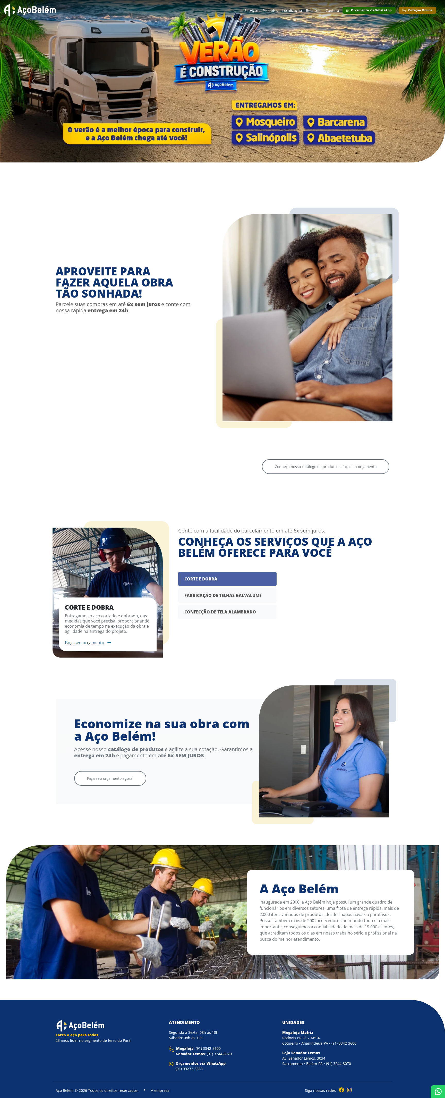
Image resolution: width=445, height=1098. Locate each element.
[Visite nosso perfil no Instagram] (348, 1089)
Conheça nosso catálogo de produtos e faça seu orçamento (325, 466)
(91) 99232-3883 (189, 1068)
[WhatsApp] (438, 1091)
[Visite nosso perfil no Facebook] (340, 1089)
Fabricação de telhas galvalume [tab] (223, 595)
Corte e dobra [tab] (200, 579)
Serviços (251, 10)
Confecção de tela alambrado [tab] (220, 612)
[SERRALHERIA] (350, 395)
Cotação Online (419, 10)
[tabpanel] (108, 593)
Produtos (270, 10)
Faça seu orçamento (85, 642)
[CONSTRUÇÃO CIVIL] (265, 408)
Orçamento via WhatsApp (371, 10)
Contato (332, 10)
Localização (292, 10)
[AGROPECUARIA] (95, 408)
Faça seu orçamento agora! (110, 778)
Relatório (313, 10)
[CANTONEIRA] (180, 395)
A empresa (160, 1090)
